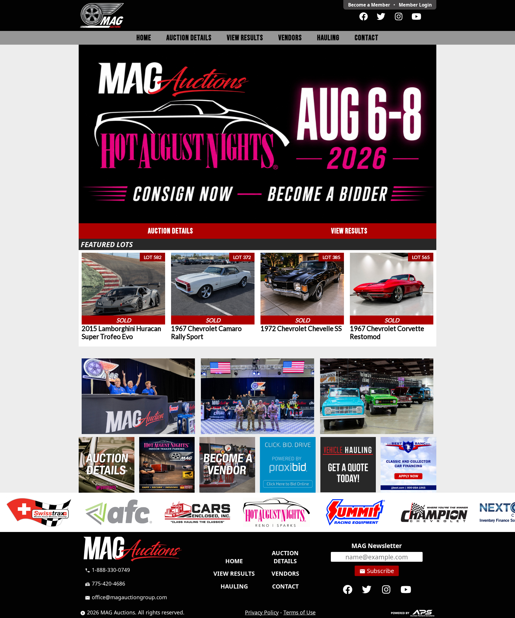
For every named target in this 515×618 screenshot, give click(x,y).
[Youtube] (416, 16)
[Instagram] (398, 16)
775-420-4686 (105, 583)
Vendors (290, 38)
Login (415, 5)
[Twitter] (381, 16)
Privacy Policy (262, 612)
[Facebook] (363, 16)
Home (143, 38)
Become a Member (369, 5)
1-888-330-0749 (107, 569)
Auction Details (189, 38)
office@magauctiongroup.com (126, 597)
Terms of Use (299, 612)
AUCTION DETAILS (170, 231)
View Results (245, 38)
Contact (367, 38)
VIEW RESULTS (349, 231)
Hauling (328, 38)
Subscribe (376, 571)
